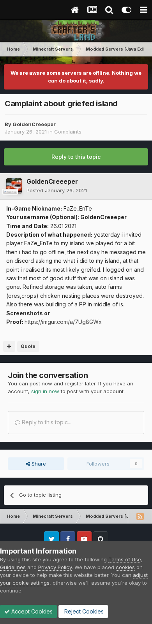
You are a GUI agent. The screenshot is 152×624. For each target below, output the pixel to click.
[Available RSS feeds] (140, 516)
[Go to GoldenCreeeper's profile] (14, 186)
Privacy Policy (55, 567)
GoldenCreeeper (34, 124)
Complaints (67, 131)
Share (38, 464)
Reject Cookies (83, 611)
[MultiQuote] (9, 346)
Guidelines (13, 567)
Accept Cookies (31, 611)
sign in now (45, 391)
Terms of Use (124, 559)
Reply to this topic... (45, 422)
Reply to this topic (76, 156)
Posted (57, 190)
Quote (28, 346)
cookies (125, 567)
